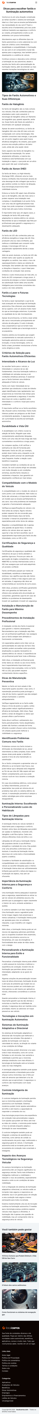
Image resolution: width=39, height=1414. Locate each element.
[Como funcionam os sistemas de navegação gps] (19, 1299)
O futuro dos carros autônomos (14, 1285)
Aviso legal (6, 1355)
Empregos (6, 1393)
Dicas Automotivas (9, 1390)
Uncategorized (7, 1401)
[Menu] (36, 2)
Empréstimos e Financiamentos (14, 1396)
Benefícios (6, 1388)
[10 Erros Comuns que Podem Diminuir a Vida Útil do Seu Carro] (19, 1243)
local (11, 2)
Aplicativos (6, 1382)
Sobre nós (6, 1368)
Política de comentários (11, 1360)
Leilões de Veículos (9, 1398)
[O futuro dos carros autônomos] (19, 1272)
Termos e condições (9, 1366)
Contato (5, 1371)
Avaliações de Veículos (10, 1385)
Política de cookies (9, 1363)
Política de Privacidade (10, 1358)
